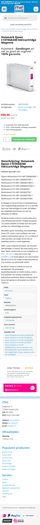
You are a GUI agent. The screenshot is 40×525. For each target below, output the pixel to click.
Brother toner (7, 452)
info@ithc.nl (6, 257)
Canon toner (6, 455)
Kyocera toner (7, 458)
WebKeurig (32, 508)
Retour (4, 482)
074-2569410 (14, 420)
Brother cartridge (8, 466)
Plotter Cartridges (8, 469)
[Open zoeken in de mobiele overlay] (20, 18)
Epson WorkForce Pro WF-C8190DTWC (19, 340)
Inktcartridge (10, 328)
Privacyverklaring (8, 485)
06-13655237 (13, 423)
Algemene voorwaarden (11, 488)
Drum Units (6, 461)
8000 (7, 313)
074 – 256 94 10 (7, 254)
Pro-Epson (9, 291)
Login (4, 496)
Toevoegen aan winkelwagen (24, 139)
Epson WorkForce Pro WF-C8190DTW (18, 338)
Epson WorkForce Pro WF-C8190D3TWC (19, 335)
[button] (4, 9)
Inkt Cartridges (10, 29)
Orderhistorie (7, 494)
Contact (5, 479)
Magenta (8, 298)
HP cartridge (6, 463)
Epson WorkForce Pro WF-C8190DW (18, 342)
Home (3, 29)
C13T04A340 (9, 320)
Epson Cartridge (21, 29)
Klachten (5, 491)
